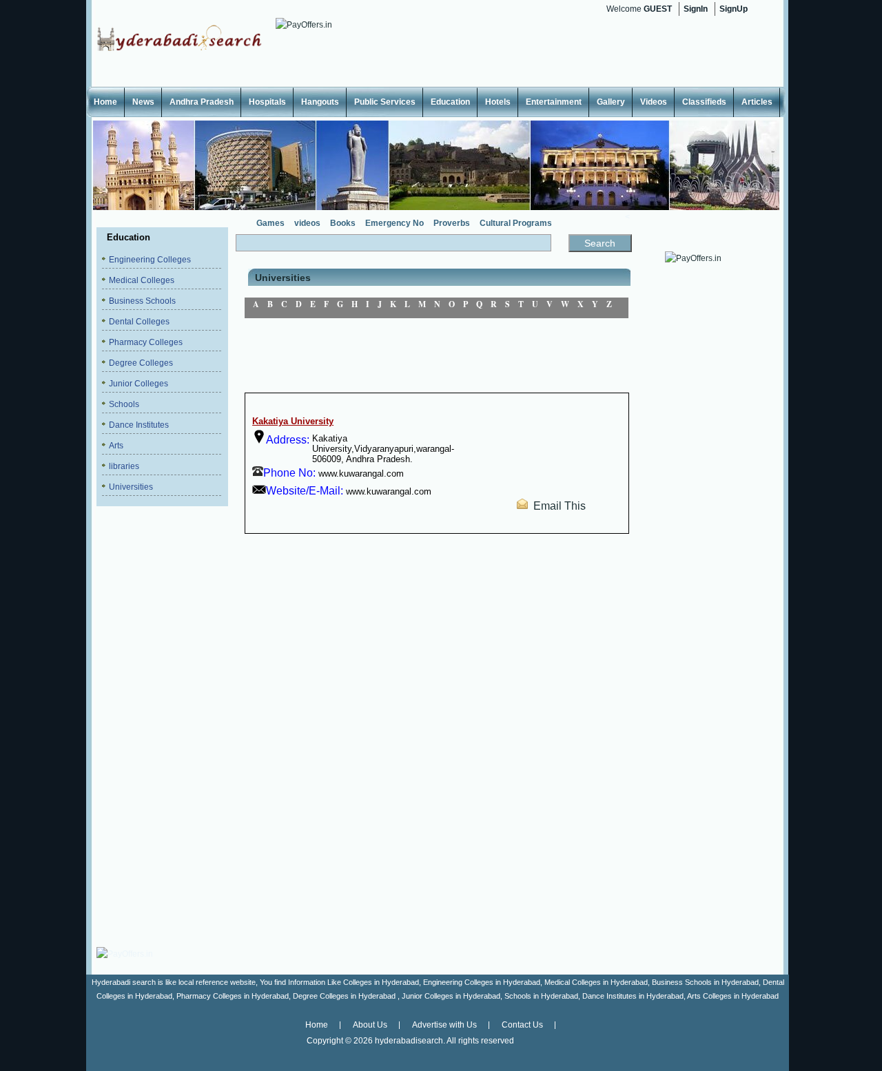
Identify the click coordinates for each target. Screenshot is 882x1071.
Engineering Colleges (150, 259)
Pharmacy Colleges (146, 342)
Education (450, 102)
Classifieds (704, 102)
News (143, 102)
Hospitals (267, 102)
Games (270, 223)
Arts (116, 445)
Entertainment (554, 102)
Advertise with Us (444, 1025)
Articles (756, 102)
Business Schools (142, 301)
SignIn (696, 9)
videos (307, 223)
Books (343, 223)
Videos (653, 102)
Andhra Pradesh (202, 102)
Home (105, 102)
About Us (370, 1025)
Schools (124, 404)
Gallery (611, 102)
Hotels (498, 102)
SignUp (733, 9)
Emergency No (394, 223)
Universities (131, 487)
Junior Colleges (138, 383)
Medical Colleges (141, 280)
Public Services (385, 102)
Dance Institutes (139, 425)
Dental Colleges (139, 321)
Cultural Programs (516, 223)
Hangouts (320, 102)
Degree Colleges (141, 363)
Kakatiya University (293, 421)
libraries (124, 466)
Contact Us (522, 1025)
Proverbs (451, 223)
